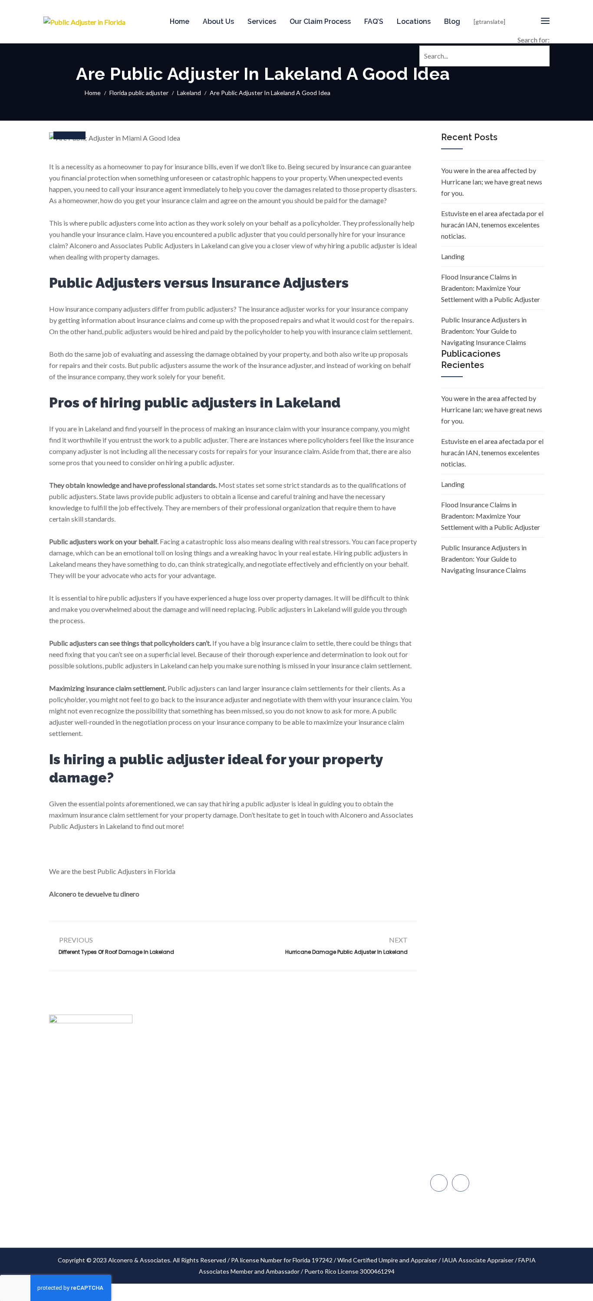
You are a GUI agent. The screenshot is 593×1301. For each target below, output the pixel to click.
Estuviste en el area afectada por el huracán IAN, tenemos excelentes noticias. (492, 224)
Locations (414, 21)
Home (179, 21)
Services (261, 21)
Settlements (275, 1219)
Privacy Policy (276, 1203)
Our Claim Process (320, 21)
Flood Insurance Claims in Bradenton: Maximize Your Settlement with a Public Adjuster (490, 288)
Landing (453, 256)
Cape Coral (454, 1143)
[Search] (541, 43)
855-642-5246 (461, 1070)
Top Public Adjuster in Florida (297, 1054)
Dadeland (452, 1106)
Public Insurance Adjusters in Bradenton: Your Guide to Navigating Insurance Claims (484, 330)
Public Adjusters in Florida (168, 1066)
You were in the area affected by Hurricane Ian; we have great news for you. (491, 181)
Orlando (450, 1161)
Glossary (270, 1186)
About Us (218, 21)
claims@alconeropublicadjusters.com (489, 1052)
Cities (266, 1104)
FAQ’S (373, 21)
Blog (452, 21)
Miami (447, 1088)
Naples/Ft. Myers (462, 1125)
